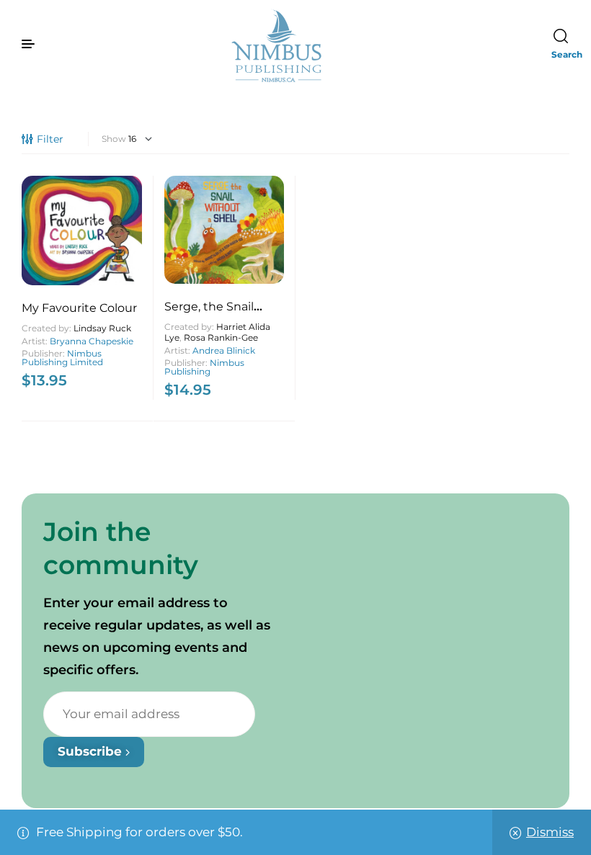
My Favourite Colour (79, 308)
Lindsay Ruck (102, 328)
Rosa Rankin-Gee (221, 337)
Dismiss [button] (550, 832)
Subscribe (91, 751)
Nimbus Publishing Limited (62, 357)
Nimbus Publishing (204, 367)
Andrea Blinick (223, 350)
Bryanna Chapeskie (91, 341)
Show (114, 138)
